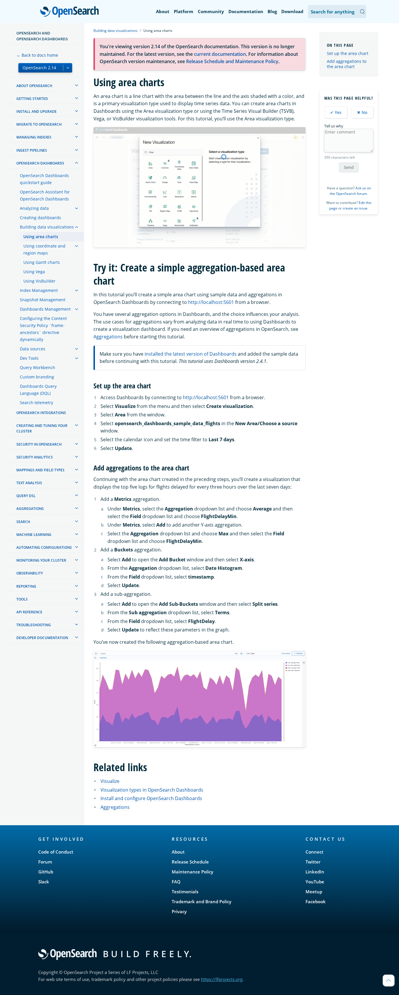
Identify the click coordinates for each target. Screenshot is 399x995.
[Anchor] (154, 385)
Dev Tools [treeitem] (29, 358)
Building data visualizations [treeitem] (47, 227)
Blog (272, 11)
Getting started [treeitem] (32, 98)
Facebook (316, 901)
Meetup (314, 891)
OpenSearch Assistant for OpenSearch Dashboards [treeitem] (45, 195)
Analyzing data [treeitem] (34, 208)
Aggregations (108, 336)
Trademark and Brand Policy (201, 901)
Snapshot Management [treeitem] (42, 299)
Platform (183, 11)
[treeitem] (76, 85)
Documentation (245, 11)
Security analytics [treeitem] (34, 457)
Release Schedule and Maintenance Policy (232, 61)
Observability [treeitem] (29, 573)
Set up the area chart (347, 53)
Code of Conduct (55, 852)
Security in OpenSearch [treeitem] (39, 444)
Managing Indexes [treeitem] (33, 137)
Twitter (313, 862)
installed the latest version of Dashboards (191, 354)
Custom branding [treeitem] (37, 377)
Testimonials (185, 891)
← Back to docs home (37, 55)
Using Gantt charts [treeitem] (41, 262)
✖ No (362, 112)
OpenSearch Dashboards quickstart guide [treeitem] (44, 179)
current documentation (220, 54)
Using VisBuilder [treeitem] (39, 281)
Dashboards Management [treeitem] (45, 309)
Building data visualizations (115, 30)
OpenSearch (71, 12)
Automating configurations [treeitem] (44, 547)
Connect (314, 852)
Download (292, 11)
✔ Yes (335, 112)
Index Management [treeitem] (39, 290)
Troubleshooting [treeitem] (33, 624)
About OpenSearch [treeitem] (34, 85)
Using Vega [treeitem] (34, 271)
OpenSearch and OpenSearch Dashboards (42, 35)
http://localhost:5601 (211, 302)
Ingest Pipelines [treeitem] (31, 150)
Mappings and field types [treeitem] (40, 470)
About (162, 11)
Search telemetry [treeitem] (36, 402)
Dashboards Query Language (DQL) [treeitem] (38, 389)
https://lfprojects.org (221, 979)
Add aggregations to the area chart (346, 63)
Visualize (109, 781)
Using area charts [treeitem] (40, 236)
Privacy (179, 911)
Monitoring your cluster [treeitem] (41, 560)
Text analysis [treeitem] (29, 482)
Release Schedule (190, 862)
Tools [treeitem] (22, 599)
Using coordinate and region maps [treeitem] (44, 249)
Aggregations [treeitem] (30, 508)
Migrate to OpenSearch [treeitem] (39, 124)
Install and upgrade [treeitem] (36, 111)
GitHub (45, 872)
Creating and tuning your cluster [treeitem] (41, 428)
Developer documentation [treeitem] (42, 637)
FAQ (176, 882)
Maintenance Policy (192, 872)
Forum (45, 862)
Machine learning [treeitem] (33, 534)
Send (349, 167)
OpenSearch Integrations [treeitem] (41, 412)
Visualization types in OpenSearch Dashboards (151, 790)
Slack (43, 882)
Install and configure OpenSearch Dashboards (151, 798)
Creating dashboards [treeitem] (40, 217)
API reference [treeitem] (29, 612)
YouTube (315, 882)
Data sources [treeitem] (32, 349)
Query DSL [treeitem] (26, 495)
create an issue (355, 208)
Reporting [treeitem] (26, 586)
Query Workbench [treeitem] (37, 367)
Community (211, 11)
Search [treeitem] (23, 521)
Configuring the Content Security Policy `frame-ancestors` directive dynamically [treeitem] (43, 329)
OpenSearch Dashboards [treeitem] (40, 163)
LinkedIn (315, 872)
